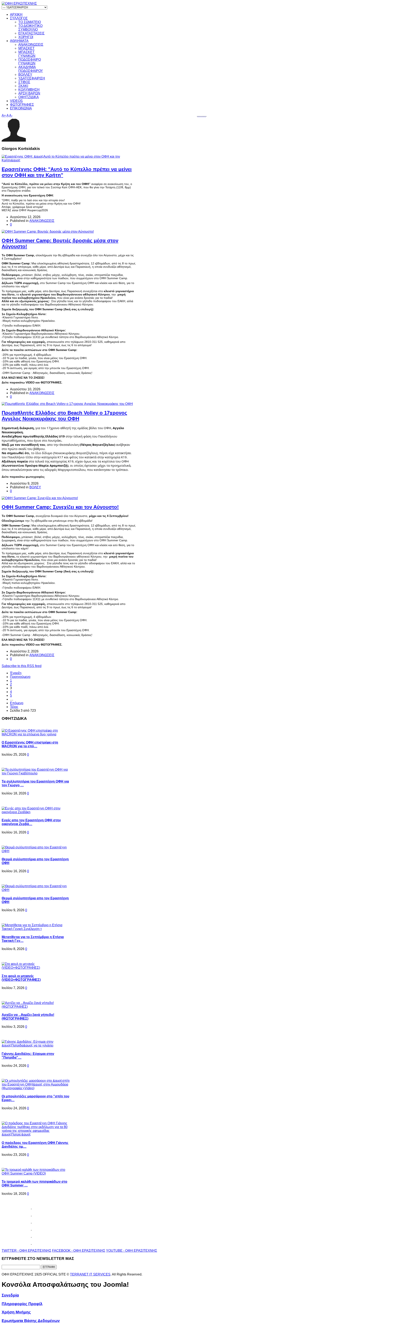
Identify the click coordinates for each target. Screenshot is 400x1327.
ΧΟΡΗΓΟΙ (25, 37)
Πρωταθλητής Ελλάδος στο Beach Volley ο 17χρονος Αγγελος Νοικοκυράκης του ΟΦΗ (64, 415)
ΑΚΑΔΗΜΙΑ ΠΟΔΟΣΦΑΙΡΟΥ (30, 69)
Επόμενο (16, 703)
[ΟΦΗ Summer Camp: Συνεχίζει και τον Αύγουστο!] (40, 498)
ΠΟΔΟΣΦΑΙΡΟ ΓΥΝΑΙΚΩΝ (29, 61)
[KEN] (200, 115)
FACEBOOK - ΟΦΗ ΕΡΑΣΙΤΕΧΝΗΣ (78, 1250)
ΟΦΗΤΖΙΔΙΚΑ (28, 97)
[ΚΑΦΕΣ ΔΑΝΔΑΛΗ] (197, 115)
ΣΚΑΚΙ (23, 86)
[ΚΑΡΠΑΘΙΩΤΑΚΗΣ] (201, 115)
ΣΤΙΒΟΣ (24, 82)
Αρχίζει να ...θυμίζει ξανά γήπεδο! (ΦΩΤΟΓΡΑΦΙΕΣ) (28, 1016)
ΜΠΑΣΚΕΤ (26, 48)
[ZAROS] (205, 115)
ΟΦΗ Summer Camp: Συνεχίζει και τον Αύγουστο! (60, 507)
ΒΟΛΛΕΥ (25, 74)
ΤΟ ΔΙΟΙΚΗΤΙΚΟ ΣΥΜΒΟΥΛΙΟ (30, 27)
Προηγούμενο (20, 677)
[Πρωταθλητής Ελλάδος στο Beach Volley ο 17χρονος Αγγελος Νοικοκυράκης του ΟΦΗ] (67, 404)
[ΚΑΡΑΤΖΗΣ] (199, 115)
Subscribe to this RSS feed (21, 666)
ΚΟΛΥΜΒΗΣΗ (29, 89)
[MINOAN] (204, 115)
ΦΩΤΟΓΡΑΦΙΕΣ (22, 104)
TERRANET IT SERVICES (90, 1274)
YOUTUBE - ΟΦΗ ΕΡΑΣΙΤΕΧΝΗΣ (131, 1250)
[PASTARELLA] (202, 115)
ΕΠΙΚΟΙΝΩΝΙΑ (21, 108)
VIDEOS (16, 101)
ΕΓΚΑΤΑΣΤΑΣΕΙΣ (31, 33)
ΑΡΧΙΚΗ (16, 14)
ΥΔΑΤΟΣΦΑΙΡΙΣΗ (31, 78)
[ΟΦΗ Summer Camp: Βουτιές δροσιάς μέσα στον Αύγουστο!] (48, 231)
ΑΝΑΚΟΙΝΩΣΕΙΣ (30, 44)
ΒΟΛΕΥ (35, 487)
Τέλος (14, 707)
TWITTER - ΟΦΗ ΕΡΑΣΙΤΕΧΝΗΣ (26, 1250)
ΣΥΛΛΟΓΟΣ (19, 18)
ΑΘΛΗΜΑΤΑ (19, 41)
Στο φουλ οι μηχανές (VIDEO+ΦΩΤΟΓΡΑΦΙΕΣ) (21, 977)
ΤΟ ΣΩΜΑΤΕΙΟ (29, 22)
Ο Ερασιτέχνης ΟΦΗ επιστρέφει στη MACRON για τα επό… (30, 744)
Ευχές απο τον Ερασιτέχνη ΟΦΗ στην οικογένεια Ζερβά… (31, 822)
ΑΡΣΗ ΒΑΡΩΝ (29, 93)
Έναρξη (15, 673)
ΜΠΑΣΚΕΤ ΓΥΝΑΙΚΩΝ (26, 54)
